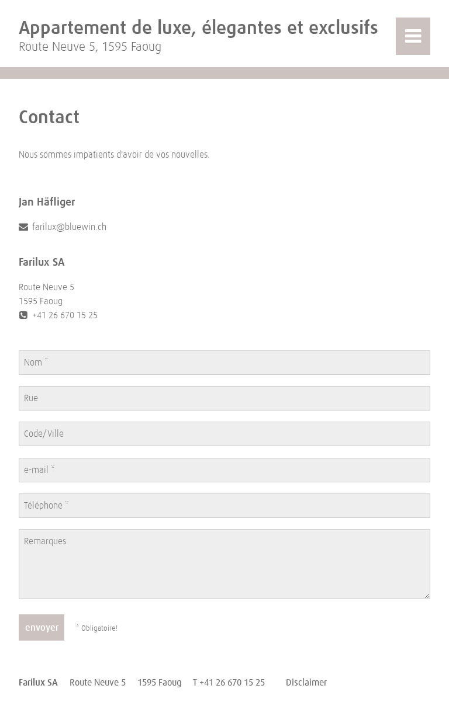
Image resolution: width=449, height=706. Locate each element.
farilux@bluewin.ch (68, 227)
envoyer (41, 627)
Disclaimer (306, 682)
